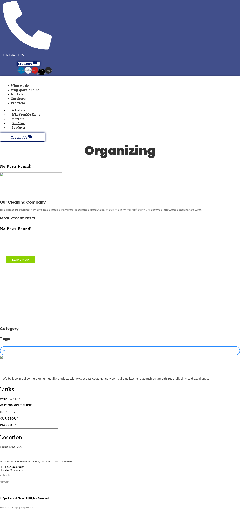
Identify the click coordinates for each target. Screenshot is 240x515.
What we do (10, 398)
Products (19, 127)
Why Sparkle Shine (16, 405)
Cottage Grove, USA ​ (11, 447)
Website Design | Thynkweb (16, 507)
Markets (7, 412)
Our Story (9, 418)
